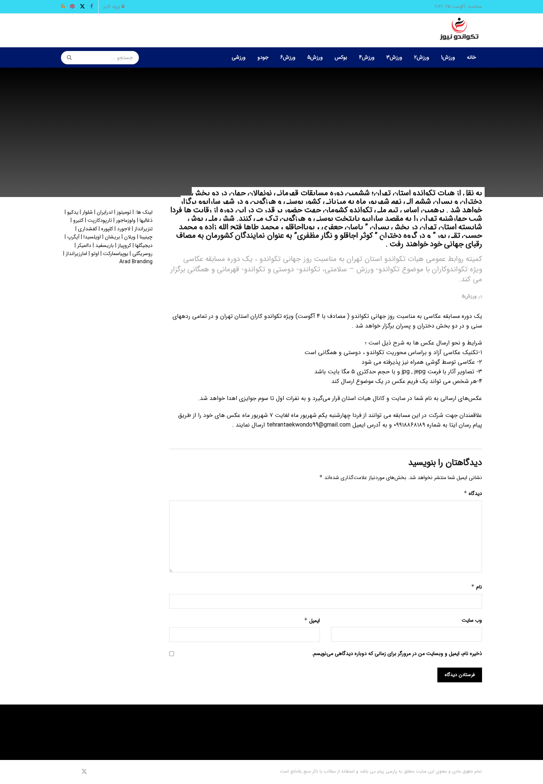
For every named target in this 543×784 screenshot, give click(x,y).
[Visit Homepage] (459, 31)
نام (476, 587)
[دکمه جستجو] (67, 57)
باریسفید (104, 245)
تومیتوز (124, 212)
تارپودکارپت (100, 220)
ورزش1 (448, 57)
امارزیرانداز (76, 254)
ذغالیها (146, 220)
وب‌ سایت (472, 620)
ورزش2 (421, 57)
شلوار (87, 212)
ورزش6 (288, 57)
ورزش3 (394, 57)
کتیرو (78, 220)
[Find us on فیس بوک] (94, 771)
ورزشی (239, 57)
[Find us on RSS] (63, 771)
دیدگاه (473, 493)
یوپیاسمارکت (115, 254)
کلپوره (107, 229)
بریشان (112, 237)
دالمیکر (84, 245)
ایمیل (312, 621)
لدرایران (105, 212)
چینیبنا (146, 237)
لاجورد (123, 229)
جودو (263, 57)
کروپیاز (124, 245)
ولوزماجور (126, 220)
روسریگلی (142, 254)
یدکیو (72, 212)
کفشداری (87, 229)
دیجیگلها (144, 245)
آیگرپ (73, 237)
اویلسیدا (92, 237)
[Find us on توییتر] (84, 771)
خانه (471, 57)
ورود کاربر (112, 6)
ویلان (130, 237)
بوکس (341, 57)
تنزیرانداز (143, 229)
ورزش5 (315, 57)
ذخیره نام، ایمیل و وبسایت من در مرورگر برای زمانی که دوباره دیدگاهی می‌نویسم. (397, 653)
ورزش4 (367, 57)
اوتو (95, 254)
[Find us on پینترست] (73, 771)
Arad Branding (136, 262)
